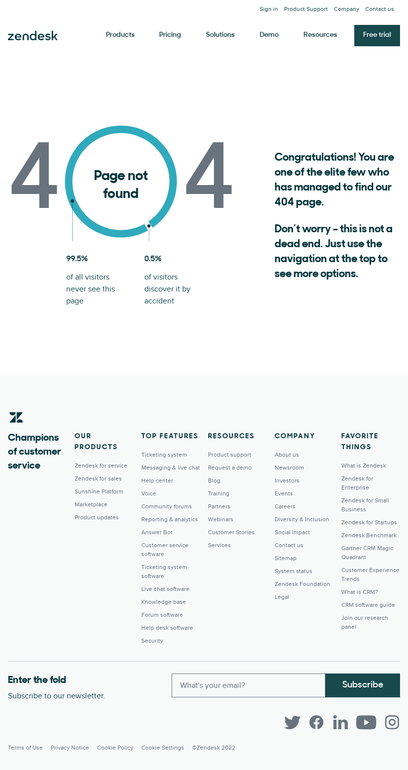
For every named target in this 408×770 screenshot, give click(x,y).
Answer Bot (157, 532)
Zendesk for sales (98, 478)
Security (152, 641)
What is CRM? (359, 592)
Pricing (170, 35)
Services (219, 545)
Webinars (220, 519)
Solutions (220, 35)
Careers (285, 506)
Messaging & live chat (170, 468)
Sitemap (286, 558)
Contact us (379, 9)
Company (346, 9)
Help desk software (167, 628)
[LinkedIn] (340, 722)
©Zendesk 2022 (213, 748)
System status (293, 571)
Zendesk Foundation (302, 584)
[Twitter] (293, 722)
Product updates (97, 517)
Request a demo (230, 468)
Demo (269, 35)
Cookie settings (162, 748)
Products (120, 35)
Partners (219, 506)
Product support (229, 455)
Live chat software (165, 589)
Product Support (306, 9)
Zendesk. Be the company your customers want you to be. (33, 36)
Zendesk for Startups (369, 522)
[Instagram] (392, 722)
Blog (214, 480)
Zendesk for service (101, 466)
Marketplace (91, 504)
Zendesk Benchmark (369, 535)
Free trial (377, 35)
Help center (157, 480)
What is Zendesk (363, 466)
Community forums (166, 506)
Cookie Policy (115, 748)
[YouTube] (366, 722)
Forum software (162, 615)
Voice (148, 493)
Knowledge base (163, 602)
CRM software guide (368, 605)
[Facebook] (316, 722)
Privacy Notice (70, 748)
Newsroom (289, 468)
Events (284, 493)
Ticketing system (164, 455)
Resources (320, 35)
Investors (287, 480)
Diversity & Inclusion (302, 519)
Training (218, 493)
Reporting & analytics (169, 519)
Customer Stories (231, 532)
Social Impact (292, 532)
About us (287, 455)
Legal (282, 597)
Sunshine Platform (99, 491)
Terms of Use (25, 748)
